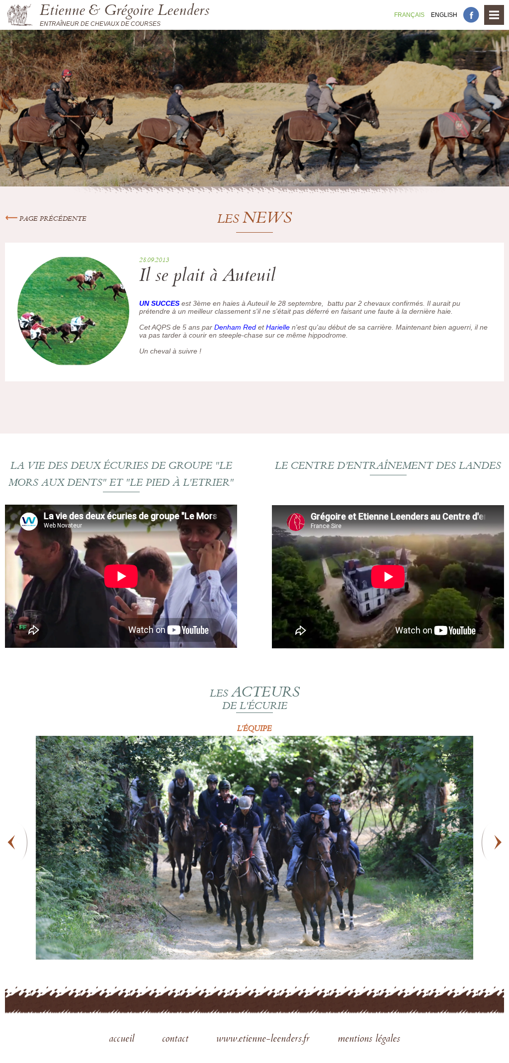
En (444, 14)
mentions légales (369, 1039)
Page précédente (51, 219)
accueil (123, 1039)
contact (176, 1039)
